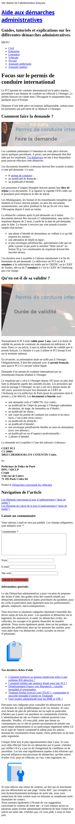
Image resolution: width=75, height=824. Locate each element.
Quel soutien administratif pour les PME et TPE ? (35, 698)
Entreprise (14, 51)
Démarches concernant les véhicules (32, 484)
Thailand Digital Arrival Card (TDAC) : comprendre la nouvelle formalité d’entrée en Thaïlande (38, 694)
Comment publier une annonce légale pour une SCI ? (37, 683)
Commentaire (9, 531)
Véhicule (13, 57)
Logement (14, 54)
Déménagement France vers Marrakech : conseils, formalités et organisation (35, 688)
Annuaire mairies (17, 66)
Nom (4, 560)
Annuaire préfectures (19, 63)
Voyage (12, 60)
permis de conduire (21, 175)
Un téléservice (35, 157)
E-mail (5, 566)
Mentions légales (20, 820)
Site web (6, 573)
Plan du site (38, 820)
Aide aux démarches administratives (28, 16)
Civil (11, 48)
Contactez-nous (55, 820)
